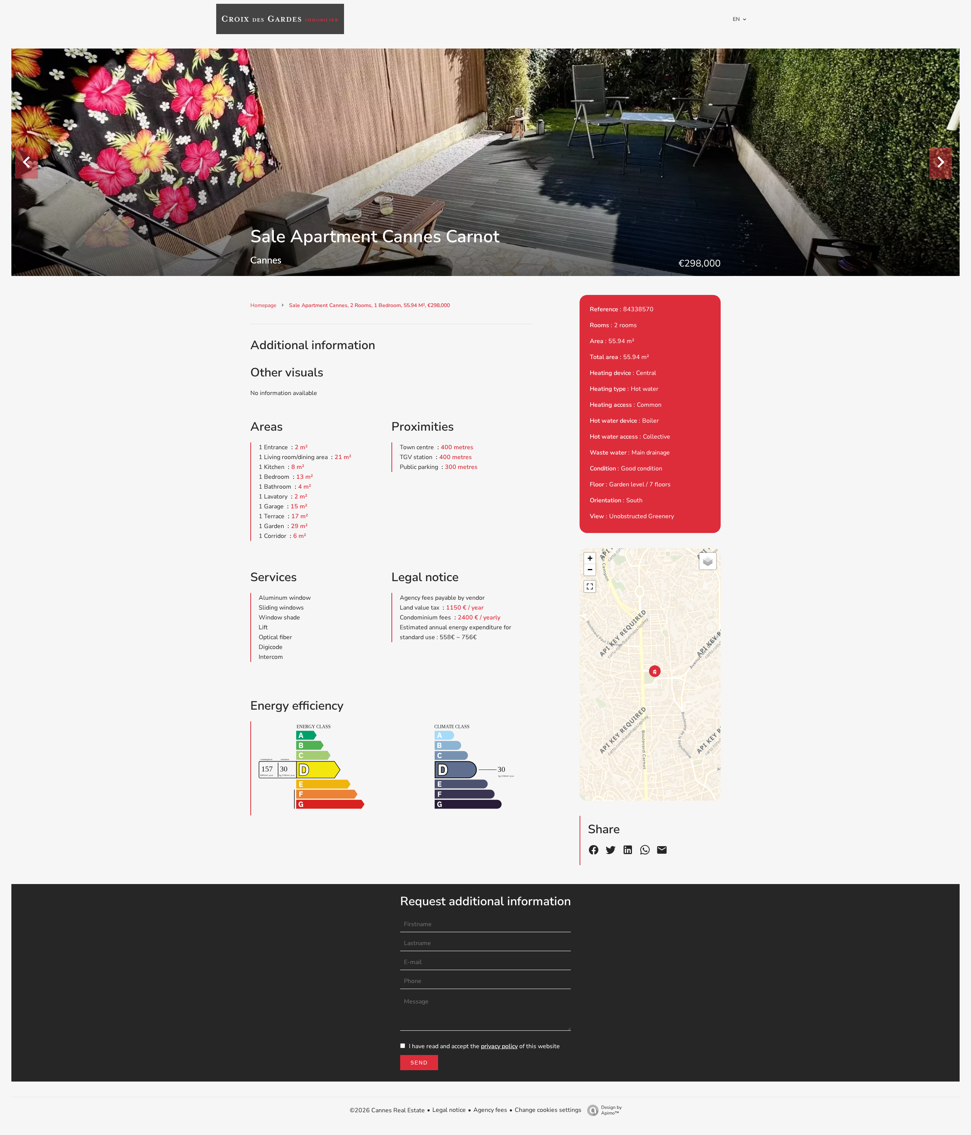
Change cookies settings (548, 1110)
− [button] (590, 569)
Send (419, 1063)
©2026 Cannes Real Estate (387, 1110)
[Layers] (707, 561)
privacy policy (499, 1046)
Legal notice (449, 1110)
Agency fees (490, 1110)
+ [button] (590, 558)
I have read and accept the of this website (484, 1046)
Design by (611, 1110)
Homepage (263, 305)
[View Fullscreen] (589, 586)
